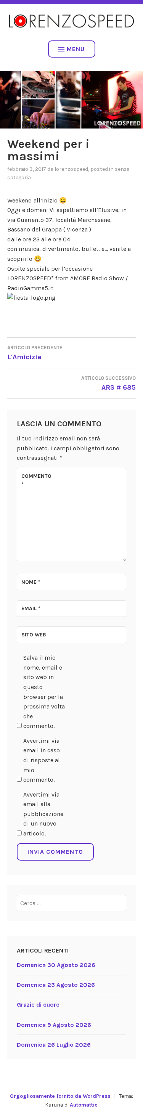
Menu (76, 49)
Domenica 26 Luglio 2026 (54, 1044)
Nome (30, 582)
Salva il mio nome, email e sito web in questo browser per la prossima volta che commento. (44, 691)
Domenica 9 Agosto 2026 (54, 1024)
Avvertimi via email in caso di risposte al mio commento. (41, 760)
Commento (36, 480)
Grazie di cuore (38, 1004)
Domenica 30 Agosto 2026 (56, 965)
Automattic (84, 1105)
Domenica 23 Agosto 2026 (56, 984)
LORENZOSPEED (71, 169)
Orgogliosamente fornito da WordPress (60, 1096)
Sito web (33, 634)
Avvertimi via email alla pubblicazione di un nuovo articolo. (43, 814)
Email (30, 608)
